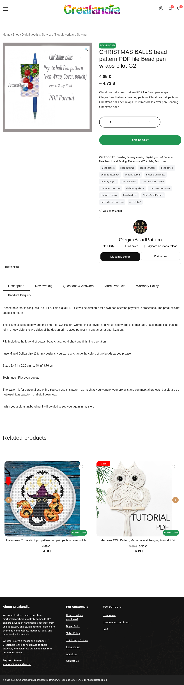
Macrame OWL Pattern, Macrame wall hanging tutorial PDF (138, 540)
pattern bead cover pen (112, 202)
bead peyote (167, 168)
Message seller (120, 256)
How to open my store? (116, 622)
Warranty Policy (147, 286)
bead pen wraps (147, 168)
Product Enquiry (19, 295)
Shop (16, 34)
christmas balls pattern (153, 181)
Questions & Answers (78, 286)
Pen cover (160, 161)
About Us (71, 653)
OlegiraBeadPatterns (153, 195)
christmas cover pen (111, 188)
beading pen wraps (155, 174)
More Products (114, 286)
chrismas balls (129, 181)
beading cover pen (110, 174)
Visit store (160, 256)
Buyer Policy (73, 626)
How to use (109, 615)
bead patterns (127, 168)
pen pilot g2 (135, 202)
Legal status (73, 646)
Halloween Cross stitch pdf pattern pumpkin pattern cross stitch (46, 540)
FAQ (105, 629)
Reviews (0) (43, 286)
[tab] (16, 286)
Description (16, 286)
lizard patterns (130, 195)
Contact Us (72, 660)
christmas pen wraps (160, 188)
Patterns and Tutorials (140, 161)
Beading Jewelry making (130, 157)
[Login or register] (161, 10)
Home (6, 34)
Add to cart (140, 140)
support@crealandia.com (17, 664)
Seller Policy (73, 633)
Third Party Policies (77, 640)
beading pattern (133, 174)
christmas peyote (109, 195)
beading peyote (108, 181)
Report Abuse (11, 266)
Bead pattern (108, 168)
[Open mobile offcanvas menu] (5, 8)
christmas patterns (135, 188)
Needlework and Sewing (71, 34)
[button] (86, 49)
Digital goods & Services (37, 34)
